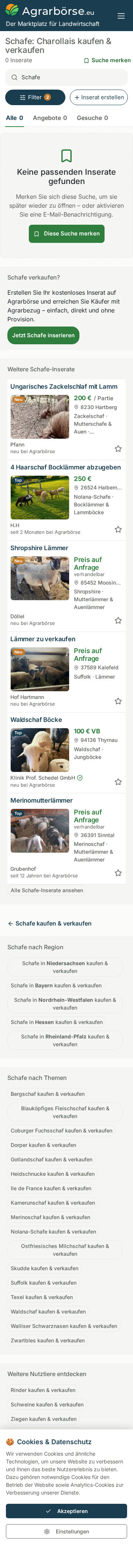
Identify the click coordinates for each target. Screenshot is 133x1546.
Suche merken (111, 60)
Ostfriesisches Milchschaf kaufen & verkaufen (65, 1250)
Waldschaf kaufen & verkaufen (48, 1311)
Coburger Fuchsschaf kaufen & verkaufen (61, 1130)
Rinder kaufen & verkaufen (43, 1390)
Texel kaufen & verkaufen (42, 1297)
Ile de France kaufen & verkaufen (51, 1188)
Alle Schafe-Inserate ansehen (47, 890)
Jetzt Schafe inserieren (43, 335)
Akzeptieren (72, 1511)
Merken (118, 449)
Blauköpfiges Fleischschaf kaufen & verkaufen (65, 1112)
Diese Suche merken (71, 233)
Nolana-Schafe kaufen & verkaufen (53, 1231)
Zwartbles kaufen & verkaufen (48, 1340)
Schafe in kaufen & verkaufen (65, 967)
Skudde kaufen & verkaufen (44, 1268)
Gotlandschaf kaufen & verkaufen (51, 1159)
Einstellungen (72, 1531)
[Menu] (121, 15)
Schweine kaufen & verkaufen (47, 1404)
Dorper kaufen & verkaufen (43, 1145)
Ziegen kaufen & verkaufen (43, 1419)
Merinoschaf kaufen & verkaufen (50, 1217)
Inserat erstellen (102, 97)
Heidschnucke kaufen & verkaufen (53, 1174)
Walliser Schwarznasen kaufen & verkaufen (64, 1326)
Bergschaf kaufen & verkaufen (48, 1094)
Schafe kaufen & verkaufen (54, 923)
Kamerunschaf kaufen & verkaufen (53, 1202)
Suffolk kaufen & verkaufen (43, 1282)
